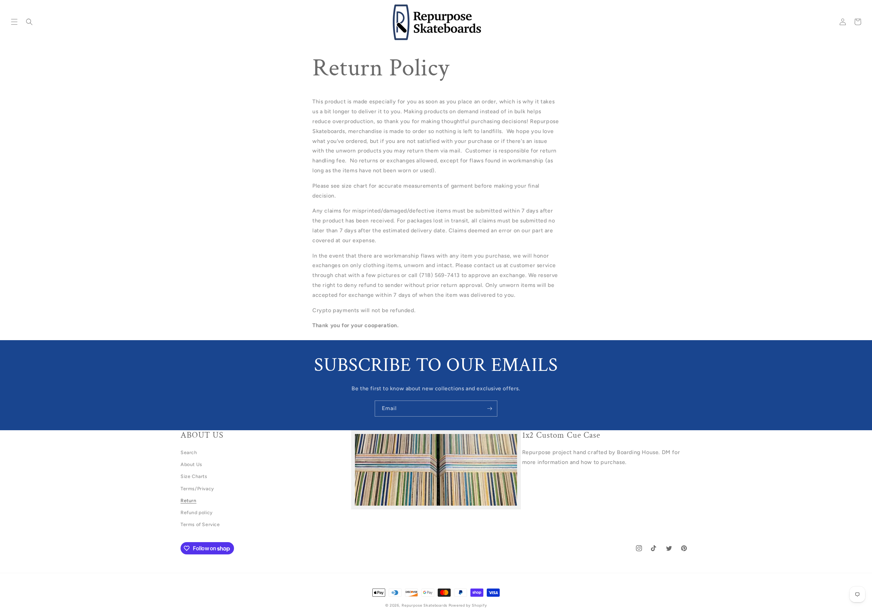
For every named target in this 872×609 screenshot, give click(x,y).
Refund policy (197, 513)
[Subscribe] (489, 409)
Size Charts (194, 476)
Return (189, 501)
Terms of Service (200, 524)
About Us (191, 464)
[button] (14, 21)
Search (189, 452)
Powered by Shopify (468, 605)
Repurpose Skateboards (424, 605)
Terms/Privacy (197, 489)
